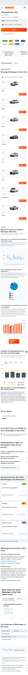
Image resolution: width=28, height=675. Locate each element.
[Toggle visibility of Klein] (11, 293)
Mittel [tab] (11, 362)
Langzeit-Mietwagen (8, 613)
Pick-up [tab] (21, 362)
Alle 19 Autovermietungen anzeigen (9, 541)
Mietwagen (11, 649)
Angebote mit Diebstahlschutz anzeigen (10, 563)
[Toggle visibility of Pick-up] (11, 299)
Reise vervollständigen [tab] (8, 598)
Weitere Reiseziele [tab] (21, 598)
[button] (2, 7)
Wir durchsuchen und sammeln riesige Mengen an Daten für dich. (12, 668)
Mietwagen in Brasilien (8, 650)
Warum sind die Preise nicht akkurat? (11, 671)
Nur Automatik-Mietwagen (9, 33)
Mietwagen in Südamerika (20, 649)
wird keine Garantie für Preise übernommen (10, 661)
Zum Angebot (22, 94)
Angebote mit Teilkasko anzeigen (9, 561)
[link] (14, 341)
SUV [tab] (16, 362)
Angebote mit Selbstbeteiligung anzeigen (11, 580)
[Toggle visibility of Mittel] (11, 295)
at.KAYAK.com (4, 649)
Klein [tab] (6, 362)
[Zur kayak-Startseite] (9, 8)
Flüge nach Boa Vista (8, 609)
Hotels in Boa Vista (8, 611)
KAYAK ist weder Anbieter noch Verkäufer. (12, 665)
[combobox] (5, 15)
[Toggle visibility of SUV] (11, 297)
